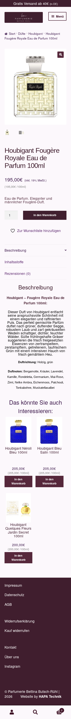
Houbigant (35, 33)
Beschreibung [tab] (15, 250)
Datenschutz (14, 594)
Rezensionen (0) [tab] (18, 273)
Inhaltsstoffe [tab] (14, 261)
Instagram (12, 666)
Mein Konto (12, 712)
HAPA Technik (50, 696)
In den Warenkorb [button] (18, 481)
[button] (60, 55)
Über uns (12, 656)
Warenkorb (54, 709)
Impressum (13, 585)
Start (12, 33)
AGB (8, 604)
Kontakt (10, 647)
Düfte (21, 33)
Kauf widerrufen (17, 630)
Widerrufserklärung (20, 621)
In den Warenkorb (45, 215)
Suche (35, 712)
